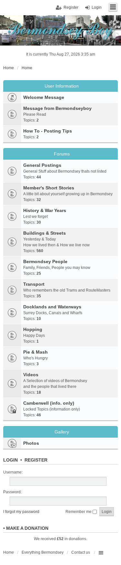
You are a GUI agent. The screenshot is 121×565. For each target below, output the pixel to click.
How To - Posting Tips (47, 130)
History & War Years (44, 210)
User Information (62, 86)
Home (8, 552)
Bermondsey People (45, 261)
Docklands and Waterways (52, 306)
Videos (30, 374)
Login (10, 460)
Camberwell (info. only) (48, 403)
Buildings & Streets (44, 233)
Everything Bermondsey (43, 552)
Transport (34, 284)
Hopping (32, 329)
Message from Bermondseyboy (57, 108)
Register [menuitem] (71, 7)
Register (36, 460)
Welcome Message (43, 97)
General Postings (42, 165)
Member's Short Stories (48, 187)
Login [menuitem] (97, 7)
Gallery (62, 431)
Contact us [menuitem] (80, 552)
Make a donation (27, 528)
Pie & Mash (35, 352)
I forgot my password (21, 511)
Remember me (79, 511)
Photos (31, 443)
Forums (62, 153)
